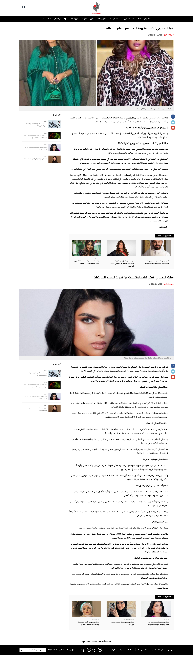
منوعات (84, 18)
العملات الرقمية (115, 18)
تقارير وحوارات (101, 18)
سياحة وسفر (47, 18)
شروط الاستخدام (157, 649)
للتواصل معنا (142, 649)
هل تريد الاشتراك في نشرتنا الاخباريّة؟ (61, 649)
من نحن (171, 649)
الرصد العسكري (129, 18)
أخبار (139, 18)
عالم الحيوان (58, 18)
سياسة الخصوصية (126, 649)
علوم (92, 18)
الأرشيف (112, 649)
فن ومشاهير (74, 18)
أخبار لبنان (147, 18)
